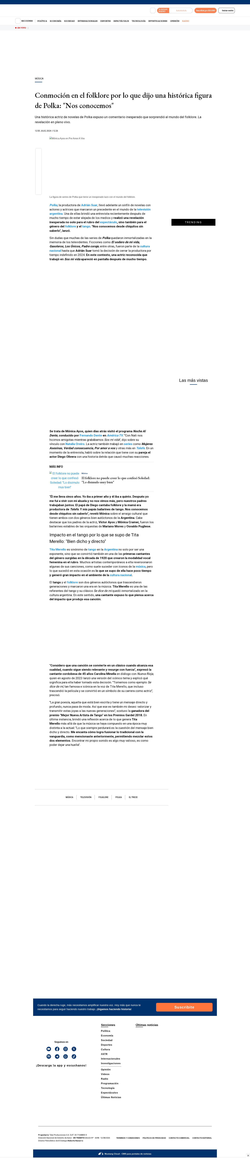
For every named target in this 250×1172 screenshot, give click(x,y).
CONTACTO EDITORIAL (202, 1138)
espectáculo (108, 222)
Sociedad (69, 21)
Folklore (103, 797)
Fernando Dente (91, 435)
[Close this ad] (248, 1155)
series (128, 444)
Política (42, 21)
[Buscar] (152, 10)
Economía (55, 21)
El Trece (133, 797)
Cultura (105, 1049)
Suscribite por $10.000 (205, 10)
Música (69, 797)
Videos (105, 1074)
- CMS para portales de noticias (128, 1154)
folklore (70, 226)
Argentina (111, 549)
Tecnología (139, 21)
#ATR (104, 1054)
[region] (125, 54)
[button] (38, 152)
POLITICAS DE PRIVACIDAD (154, 1138)
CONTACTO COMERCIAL (179, 1138)
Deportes (105, 21)
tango (86, 226)
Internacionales (88, 21)
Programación (109, 1083)
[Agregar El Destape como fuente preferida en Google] (153, 131)
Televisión (85, 797)
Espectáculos (121, 21)
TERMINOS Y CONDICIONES (128, 1138)
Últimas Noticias (111, 1097)
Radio (185, 21)
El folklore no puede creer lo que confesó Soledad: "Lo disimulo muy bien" (116, 480)
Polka (118, 797)
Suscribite (184, 1007)
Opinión (174, 21)
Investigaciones (157, 21)
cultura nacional (121, 575)
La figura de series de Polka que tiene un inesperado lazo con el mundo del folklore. (92, 197)
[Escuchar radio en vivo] (181, 10)
